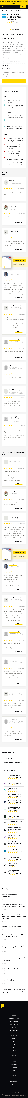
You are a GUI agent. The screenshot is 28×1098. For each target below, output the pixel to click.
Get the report (13, 80)
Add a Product (14, 1024)
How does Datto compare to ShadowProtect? (9, 895)
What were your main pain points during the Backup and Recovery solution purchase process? (14, 946)
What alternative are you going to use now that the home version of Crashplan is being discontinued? (14, 916)
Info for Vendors (14, 1021)
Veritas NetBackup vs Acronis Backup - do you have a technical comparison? (13, 969)
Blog (14, 1041)
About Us (14, 1038)
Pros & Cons (20, 34)
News (14, 1044)
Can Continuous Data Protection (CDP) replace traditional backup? (12, 935)
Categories (14, 1078)
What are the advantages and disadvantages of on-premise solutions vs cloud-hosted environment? (14, 958)
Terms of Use (14, 1064)
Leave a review (15, 29)
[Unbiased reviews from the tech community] (5, 6)
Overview (5, 34)
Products (14, 1084)
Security (14, 1070)
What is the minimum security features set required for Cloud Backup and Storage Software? (13, 990)
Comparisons (14, 1081)
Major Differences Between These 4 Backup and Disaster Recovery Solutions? (13, 905)
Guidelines (14, 1067)
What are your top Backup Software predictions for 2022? (12, 980)
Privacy (14, 1058)
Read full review (18, 198)
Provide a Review (14, 1018)
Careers (14, 1047)
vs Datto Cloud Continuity (14, 776)
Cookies (14, 1061)
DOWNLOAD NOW (19, 260)
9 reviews (11, 24)
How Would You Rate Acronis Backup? (12, 926)
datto (12, 21)
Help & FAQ (14, 1027)
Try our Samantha (16, 1)
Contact (14, 1050)
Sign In (23, 6)
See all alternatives (17, 878)
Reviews (12, 34)
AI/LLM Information (14, 1030)
